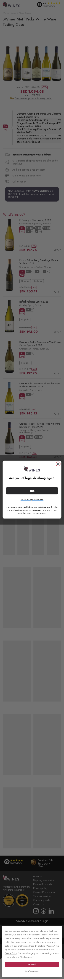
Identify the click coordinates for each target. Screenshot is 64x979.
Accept (32, 964)
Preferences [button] (26, 957)
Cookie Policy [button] (11, 953)
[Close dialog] (58, 464)
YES (32, 490)
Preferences (32, 971)
